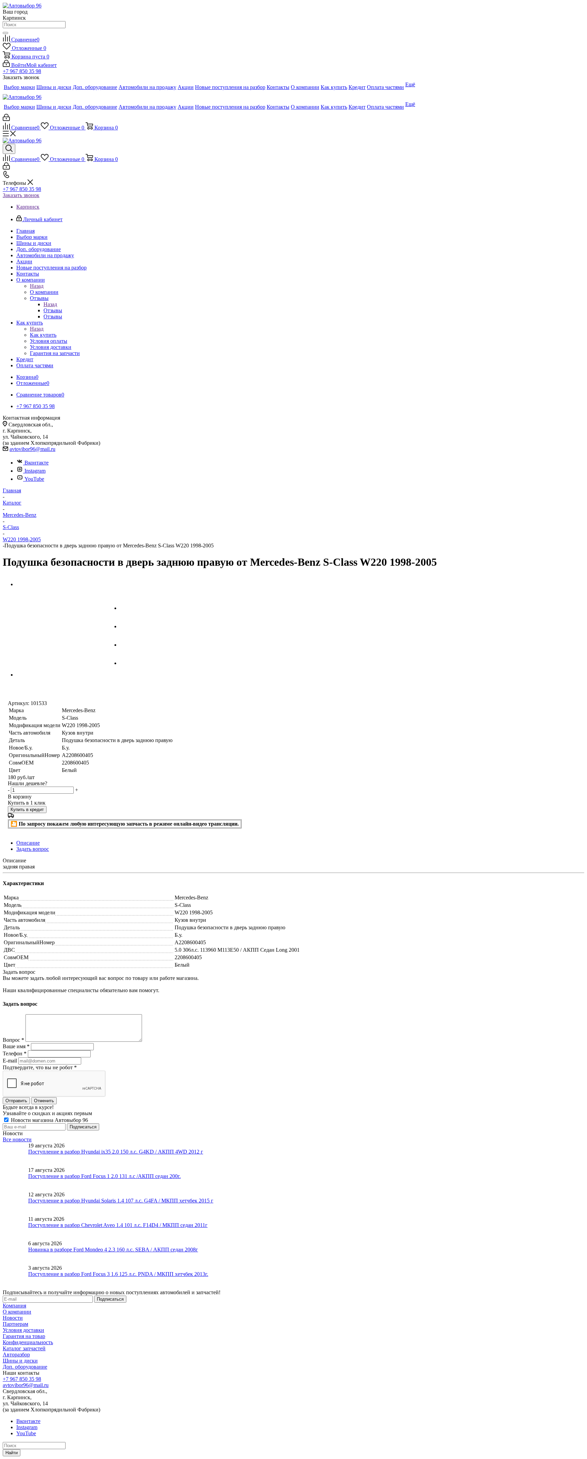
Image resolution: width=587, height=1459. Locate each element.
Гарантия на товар (24, 1336)
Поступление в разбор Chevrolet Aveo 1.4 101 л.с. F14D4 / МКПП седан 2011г (118, 1225)
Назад (36, 286)
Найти (11, 1452)
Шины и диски (20, 1361)
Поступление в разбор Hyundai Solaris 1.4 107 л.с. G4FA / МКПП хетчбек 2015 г (120, 1200)
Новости (13, 1318)
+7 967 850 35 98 (22, 71)
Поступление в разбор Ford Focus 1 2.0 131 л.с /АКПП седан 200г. (104, 1176)
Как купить (43, 335)
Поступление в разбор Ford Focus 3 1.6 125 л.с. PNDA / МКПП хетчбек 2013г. (118, 1274)
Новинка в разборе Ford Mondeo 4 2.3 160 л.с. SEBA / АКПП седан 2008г (113, 1249)
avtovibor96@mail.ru (32, 449)
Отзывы (52, 310)
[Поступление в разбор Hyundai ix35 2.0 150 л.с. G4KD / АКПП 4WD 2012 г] (15, 1155)
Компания (14, 1305)
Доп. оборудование (25, 1367)
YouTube (34, 479)
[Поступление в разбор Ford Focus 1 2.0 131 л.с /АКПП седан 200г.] (15, 1179)
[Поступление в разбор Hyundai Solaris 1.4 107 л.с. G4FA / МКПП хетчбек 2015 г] (15, 1204)
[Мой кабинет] (6, 119)
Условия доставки (23, 1330)
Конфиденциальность (28, 1342)
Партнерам (15, 1324)
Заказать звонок (21, 195)
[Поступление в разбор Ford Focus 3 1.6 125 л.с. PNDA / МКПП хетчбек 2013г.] (15, 1277)
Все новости (17, 1139)
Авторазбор (16, 1354)
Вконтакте (36, 462)
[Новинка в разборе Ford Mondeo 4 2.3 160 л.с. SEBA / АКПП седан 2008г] (15, 1253)
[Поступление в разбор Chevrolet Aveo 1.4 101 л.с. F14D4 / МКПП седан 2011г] (15, 1228)
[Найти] (5, 33)
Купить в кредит (27, 809)
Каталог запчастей (24, 1348)
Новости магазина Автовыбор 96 (49, 1120)
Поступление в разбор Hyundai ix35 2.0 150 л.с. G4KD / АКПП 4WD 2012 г (115, 1152)
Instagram (35, 471)
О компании (44, 292)
